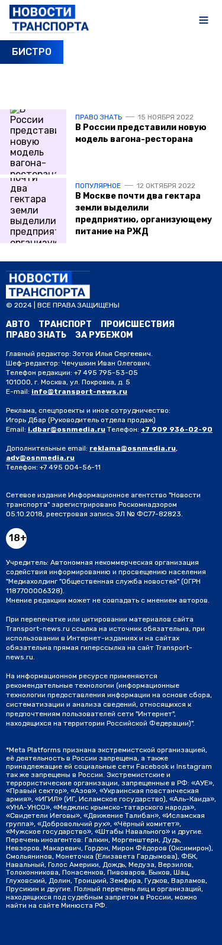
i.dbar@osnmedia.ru (66, 429)
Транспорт (65, 324)
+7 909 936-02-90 (177, 429)
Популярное (98, 186)
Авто (18, 324)
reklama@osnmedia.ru (132, 448)
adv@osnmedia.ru (40, 458)
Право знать (98, 117)
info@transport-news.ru (79, 391)
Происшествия (138, 324)
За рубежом (104, 335)
